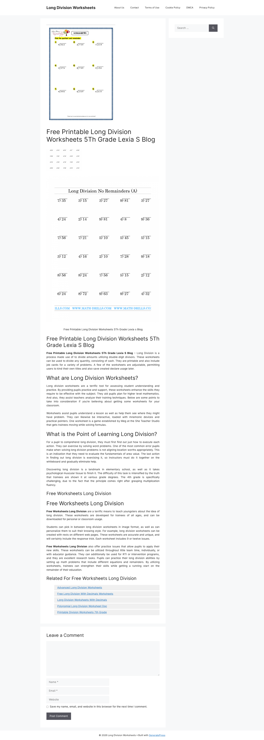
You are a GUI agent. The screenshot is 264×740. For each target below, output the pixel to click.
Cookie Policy (172, 7)
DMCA (189, 7)
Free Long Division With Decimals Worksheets (85, 593)
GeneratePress (157, 735)
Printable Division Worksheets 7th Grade (82, 612)
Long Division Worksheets (70, 7)
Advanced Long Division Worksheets (79, 587)
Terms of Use (152, 7)
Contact (134, 7)
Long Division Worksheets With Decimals (82, 599)
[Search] (213, 28)
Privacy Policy (207, 7)
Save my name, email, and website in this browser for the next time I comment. (98, 706)
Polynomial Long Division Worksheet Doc (82, 606)
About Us (119, 7)
